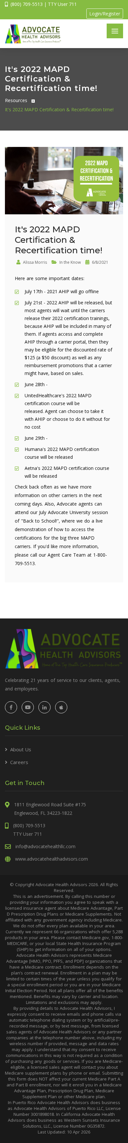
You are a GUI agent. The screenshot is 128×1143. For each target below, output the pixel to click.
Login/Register (104, 13)
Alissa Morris (34, 262)
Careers (19, 762)
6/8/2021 (99, 262)
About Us (20, 749)
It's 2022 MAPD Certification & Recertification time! (59, 109)
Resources (16, 100)
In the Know (69, 262)
